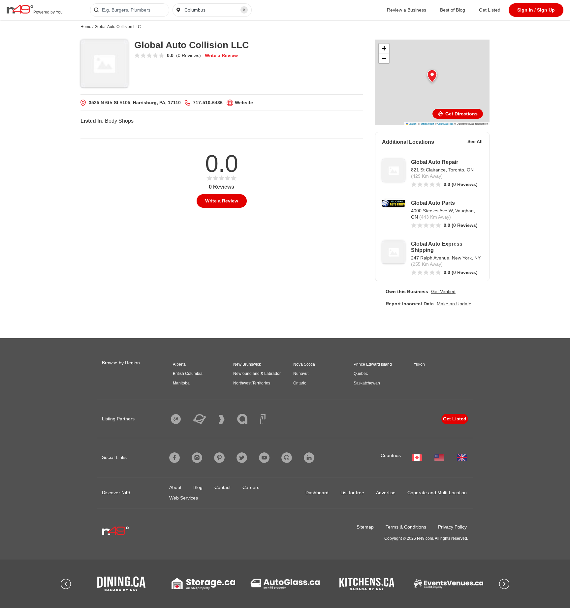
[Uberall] (204, 419)
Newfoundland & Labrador (257, 373)
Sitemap (365, 527)
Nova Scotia (304, 364)
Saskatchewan (367, 383)
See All (475, 141)
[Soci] (263, 419)
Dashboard (317, 492)
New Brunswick (247, 364)
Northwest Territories (251, 383)
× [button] (244, 10)
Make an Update (454, 303)
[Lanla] (247, 419)
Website (244, 102)
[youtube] (264, 457)
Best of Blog (452, 10)
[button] (432, 76)
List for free (352, 492)
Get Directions (461, 113)
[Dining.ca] (121, 583)
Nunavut (300, 373)
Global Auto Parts (433, 203)
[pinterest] (219, 457)
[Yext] (181, 419)
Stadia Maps (427, 123)
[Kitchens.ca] (367, 584)
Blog (198, 487)
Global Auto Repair (434, 162)
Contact (222, 487)
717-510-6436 (208, 102)
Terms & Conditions (406, 527)
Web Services (183, 498)
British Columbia (188, 373)
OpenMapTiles (445, 123)
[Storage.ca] (203, 584)
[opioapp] (286, 457)
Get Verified (443, 291)
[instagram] (197, 457)
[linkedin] (309, 457)
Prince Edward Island (373, 364)
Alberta (179, 364)
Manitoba (181, 383)
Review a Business (406, 10)
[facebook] (174, 457)
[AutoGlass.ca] (285, 584)
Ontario (299, 383)
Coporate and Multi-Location (437, 492)
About (175, 487)
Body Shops (119, 121)
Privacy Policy (452, 527)
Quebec (361, 373)
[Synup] (226, 419)
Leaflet (412, 123)
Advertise (386, 492)
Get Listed (489, 10)
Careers (250, 487)
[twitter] (241, 457)
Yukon (419, 364)
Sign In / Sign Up (536, 10)
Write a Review (221, 55)
